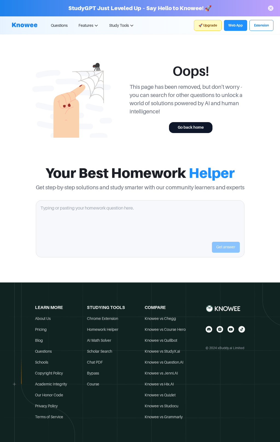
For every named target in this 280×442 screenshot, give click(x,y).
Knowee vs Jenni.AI (161, 373)
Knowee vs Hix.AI (159, 384)
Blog (39, 340)
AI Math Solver (99, 340)
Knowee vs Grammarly (164, 417)
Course (93, 384)
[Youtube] (231, 329)
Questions (59, 25)
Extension (261, 25)
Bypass (93, 373)
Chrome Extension (102, 318)
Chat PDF (95, 362)
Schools (41, 362)
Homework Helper (102, 329)
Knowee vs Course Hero (165, 329)
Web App (235, 25)
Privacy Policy (46, 406)
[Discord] (209, 329)
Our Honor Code (49, 395)
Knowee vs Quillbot (161, 340)
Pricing (41, 329)
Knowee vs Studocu (161, 406)
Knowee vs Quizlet (160, 395)
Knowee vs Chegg (160, 318)
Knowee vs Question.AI (164, 362)
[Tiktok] (241, 329)
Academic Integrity (51, 384)
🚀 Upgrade (208, 25)
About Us (43, 318)
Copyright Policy (49, 373)
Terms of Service (49, 417)
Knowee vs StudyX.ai (162, 351)
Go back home (191, 127)
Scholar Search (99, 351)
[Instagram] (220, 329)
